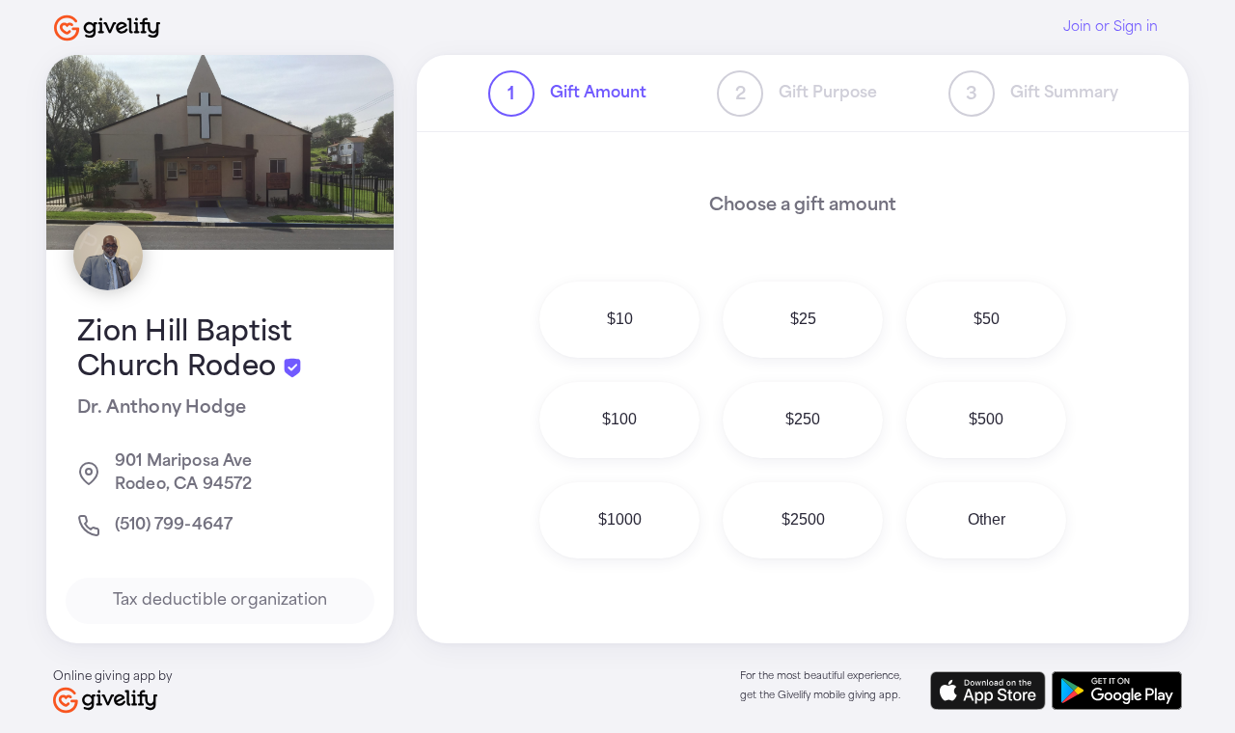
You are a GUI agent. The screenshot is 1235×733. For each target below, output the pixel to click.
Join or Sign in (1110, 27)
